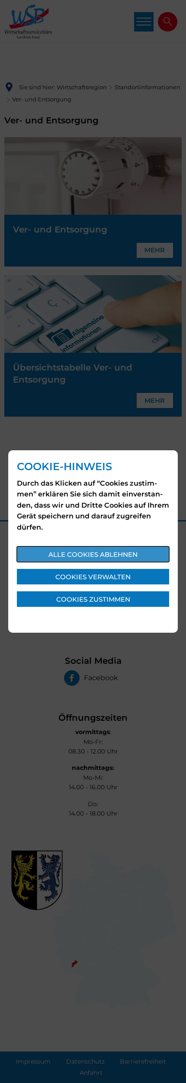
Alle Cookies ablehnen (93, 554)
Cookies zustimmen (93, 599)
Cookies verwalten (93, 577)
